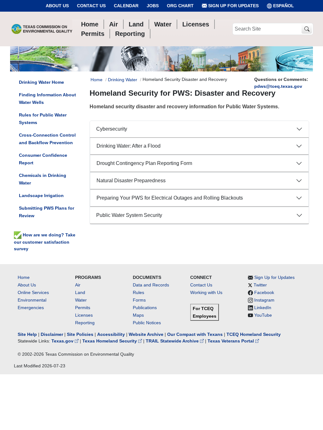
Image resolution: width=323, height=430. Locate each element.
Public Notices (147, 322)
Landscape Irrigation (41, 195)
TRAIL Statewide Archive (173, 340)
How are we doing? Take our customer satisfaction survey (44, 241)
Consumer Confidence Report (43, 159)
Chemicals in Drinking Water (42, 179)
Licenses (84, 315)
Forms (139, 300)
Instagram (264, 300)
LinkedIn (262, 307)
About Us (57, 5)
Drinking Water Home (41, 82)
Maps (138, 315)
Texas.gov (63, 340)
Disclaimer (52, 334)
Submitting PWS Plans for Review (46, 212)
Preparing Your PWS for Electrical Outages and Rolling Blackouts (170, 198)
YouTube (263, 315)
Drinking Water (122, 79)
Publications (145, 307)
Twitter (260, 284)
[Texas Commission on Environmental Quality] (41, 29)
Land (80, 292)
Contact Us (91, 5)
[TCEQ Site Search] (306, 29)
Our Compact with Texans (195, 334)
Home (97, 79)
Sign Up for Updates (233, 5)
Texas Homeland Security (110, 340)
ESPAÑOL (283, 5)
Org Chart (180, 5)
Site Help (27, 334)
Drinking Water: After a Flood (129, 146)
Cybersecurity (111, 129)
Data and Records (151, 284)
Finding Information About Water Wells (47, 98)
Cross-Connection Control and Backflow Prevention (47, 139)
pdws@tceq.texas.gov (278, 86)
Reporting (85, 322)
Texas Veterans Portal (231, 340)
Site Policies (80, 334)
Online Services (33, 292)
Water (81, 300)
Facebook (264, 292)
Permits (82, 307)
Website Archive (146, 334)
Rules (138, 292)
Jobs (153, 5)
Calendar (126, 5)
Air (77, 284)
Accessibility (111, 334)
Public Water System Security (129, 215)
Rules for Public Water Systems (43, 118)
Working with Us (206, 292)
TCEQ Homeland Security (253, 334)
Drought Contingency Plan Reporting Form (144, 163)
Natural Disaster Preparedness (131, 180)
